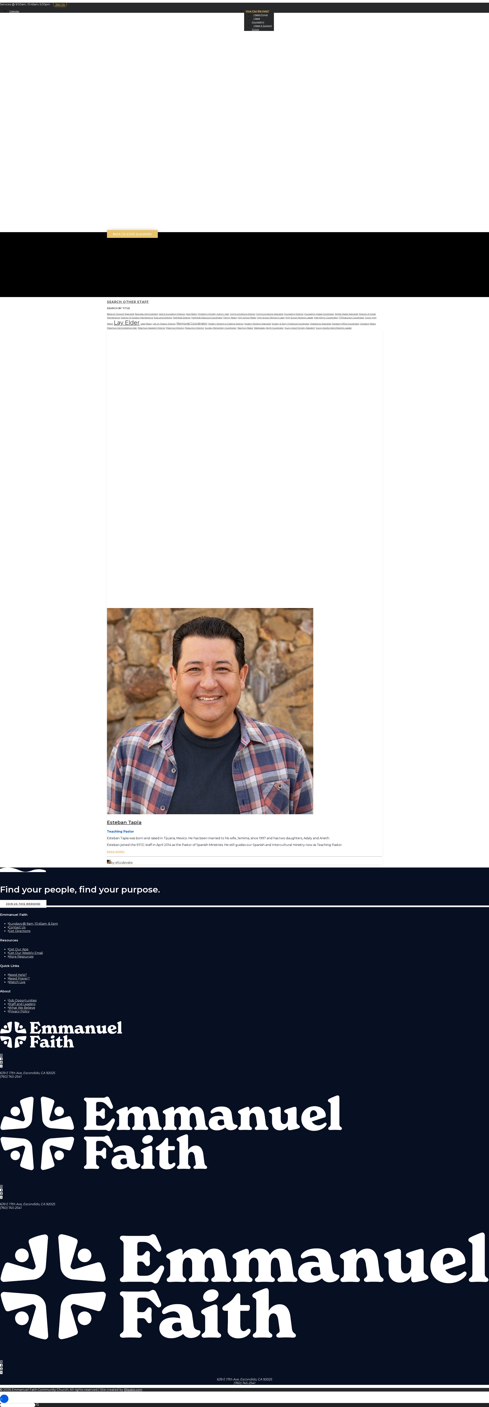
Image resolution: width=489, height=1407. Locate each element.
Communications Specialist (269, 314)
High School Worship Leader (299, 318)
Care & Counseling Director (172, 314)
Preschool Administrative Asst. (122, 328)
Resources (25, 136)
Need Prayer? (19, 978)
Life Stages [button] (19, 147)
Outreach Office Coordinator (345, 324)
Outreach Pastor (368, 324)
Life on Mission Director (164, 324)
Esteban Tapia (124, 822)
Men (19, 172)
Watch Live (17, 982)
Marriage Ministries (41, 129)
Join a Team (25, 121)
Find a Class (33, 118)
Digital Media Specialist (346, 314)
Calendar (14, 11)
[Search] (20, 230)
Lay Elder (127, 322)
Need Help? (18, 975)
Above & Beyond (37, 143)
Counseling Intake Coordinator (319, 314)
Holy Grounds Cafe (32, 63)
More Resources (21, 956)
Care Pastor (191, 314)
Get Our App (26, 85)
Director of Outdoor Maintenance (137, 318)
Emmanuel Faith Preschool (40, 150)
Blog (19, 81)
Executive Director (163, 318)
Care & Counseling (33, 125)
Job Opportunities (22, 1000)
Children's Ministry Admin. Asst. (213, 314)
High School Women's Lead (270, 318)
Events (22, 92)
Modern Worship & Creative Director (226, 324)
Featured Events (38, 96)
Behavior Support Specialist (120, 314)
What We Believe (30, 52)
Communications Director (242, 314)
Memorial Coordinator (191, 323)
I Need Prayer (260, 14)
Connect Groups (38, 110)
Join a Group (27, 103)
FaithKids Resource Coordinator (207, 318)
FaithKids (23, 154)
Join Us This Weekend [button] (23, 903)
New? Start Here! (30, 49)
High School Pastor (247, 318)
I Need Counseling (31, 216)
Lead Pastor (146, 324)
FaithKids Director (182, 318)
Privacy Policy (19, 1011)
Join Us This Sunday (32, 45)
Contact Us (25, 60)
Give (19, 139)
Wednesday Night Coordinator (269, 328)
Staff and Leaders (22, 1004)
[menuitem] (259, 11)
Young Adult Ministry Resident (299, 328)
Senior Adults (28, 176)
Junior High (26, 158)
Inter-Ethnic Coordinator (326, 318)
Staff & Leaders (29, 56)
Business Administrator (146, 314)
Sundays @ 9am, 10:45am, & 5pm (33, 924)
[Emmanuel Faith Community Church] (244, 24)
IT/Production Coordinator (351, 318)
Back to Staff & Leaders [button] (132, 234)
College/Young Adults (35, 165)
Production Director (194, 328)
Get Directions (19, 931)
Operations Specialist (320, 324)
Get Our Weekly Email (26, 953)
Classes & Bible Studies (38, 114)
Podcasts (24, 74)
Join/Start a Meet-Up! (42, 100)
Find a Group (35, 107)
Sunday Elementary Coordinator (220, 328)
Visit (12, 42)
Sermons (23, 71)
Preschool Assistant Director (151, 328)
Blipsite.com (133, 1390)
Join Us (60, 4)
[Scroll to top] (4, 1399)
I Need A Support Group (37, 219)
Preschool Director (175, 328)
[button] (16, 198)
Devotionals (27, 78)
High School (26, 161)
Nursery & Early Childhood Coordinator (290, 324)
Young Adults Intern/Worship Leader (334, 328)
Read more (115, 851)
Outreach (24, 132)
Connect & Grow (24, 89)
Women (22, 168)
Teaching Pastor (245, 328)
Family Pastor (230, 318)
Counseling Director (294, 314)
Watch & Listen (23, 67)
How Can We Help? (257, 11)
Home (13, 38)
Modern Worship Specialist (257, 324)
